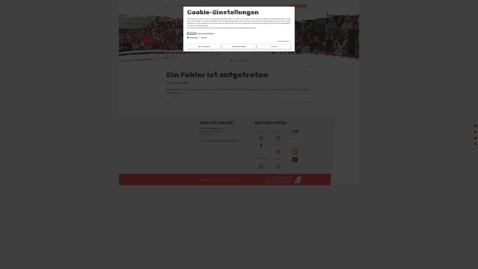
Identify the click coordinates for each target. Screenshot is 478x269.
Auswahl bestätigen (239, 46)
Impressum (191, 33)
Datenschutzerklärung (205, 33)
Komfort (204, 38)
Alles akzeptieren (204, 46)
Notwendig (193, 38)
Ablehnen (274, 46)
